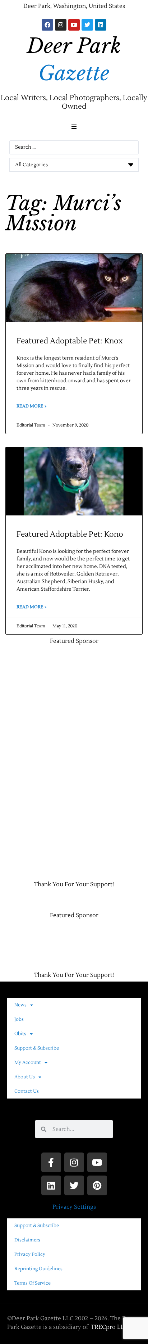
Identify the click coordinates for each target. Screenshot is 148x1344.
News (20, 1005)
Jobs (19, 1019)
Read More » (31, 406)
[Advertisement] (37, 759)
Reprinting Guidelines (38, 1269)
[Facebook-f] (51, 1162)
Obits (20, 1034)
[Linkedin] (100, 25)
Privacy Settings (74, 1206)
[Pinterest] (97, 1185)
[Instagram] (60, 25)
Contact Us (26, 1091)
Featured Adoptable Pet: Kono (70, 534)
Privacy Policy (29, 1254)
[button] (74, 126)
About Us (24, 1077)
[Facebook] (47, 25)
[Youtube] (74, 25)
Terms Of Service (32, 1283)
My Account (27, 1062)
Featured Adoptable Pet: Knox (70, 341)
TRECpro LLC (109, 1327)
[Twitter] (87, 25)
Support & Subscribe (36, 1048)
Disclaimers (27, 1240)
